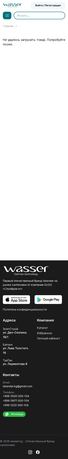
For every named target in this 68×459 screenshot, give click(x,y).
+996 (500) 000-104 (16, 396)
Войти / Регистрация (48, 5)
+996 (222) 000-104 (16, 405)
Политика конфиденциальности (25, 309)
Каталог (42, 327)
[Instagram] (30, 452)
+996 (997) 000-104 (16, 400)
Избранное (44, 333)
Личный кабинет (48, 338)
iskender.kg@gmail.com (17, 386)
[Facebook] (38, 452)
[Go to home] (12, 5)
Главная (8, 26)
